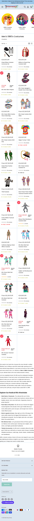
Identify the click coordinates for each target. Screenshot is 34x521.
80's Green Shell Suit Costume (7, 273)
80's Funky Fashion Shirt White (25, 114)
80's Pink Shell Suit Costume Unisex (7, 324)
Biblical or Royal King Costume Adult (24, 63)
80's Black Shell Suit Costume (7, 299)
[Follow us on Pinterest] (12, 499)
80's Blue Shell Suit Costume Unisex (24, 245)
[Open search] (25, 7)
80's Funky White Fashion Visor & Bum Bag (8, 114)
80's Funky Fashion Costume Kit (24, 166)
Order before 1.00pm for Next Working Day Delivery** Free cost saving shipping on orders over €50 (17, 2)
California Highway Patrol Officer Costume (8, 245)
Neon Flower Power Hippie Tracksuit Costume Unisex (25, 192)
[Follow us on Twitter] (6, 499)
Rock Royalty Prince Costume (24, 326)
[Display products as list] (31, 43)
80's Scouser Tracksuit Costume (7, 353)
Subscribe (7, 484)
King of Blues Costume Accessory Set (7, 63)
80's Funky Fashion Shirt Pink (8, 140)
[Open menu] (2, 6)
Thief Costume (5, 191)
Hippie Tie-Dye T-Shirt (24, 140)
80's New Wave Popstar (8, 89)
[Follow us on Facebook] (3, 499)
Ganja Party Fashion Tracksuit (7, 166)
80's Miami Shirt (23, 298)
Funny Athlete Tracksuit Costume (8, 218)
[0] (31, 7)
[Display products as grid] (29, 43)
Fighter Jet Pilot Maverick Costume (25, 271)
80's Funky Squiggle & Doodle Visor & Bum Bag (25, 89)
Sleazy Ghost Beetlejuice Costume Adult (25, 219)
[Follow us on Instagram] (9, 499)
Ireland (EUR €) (5, 491)
